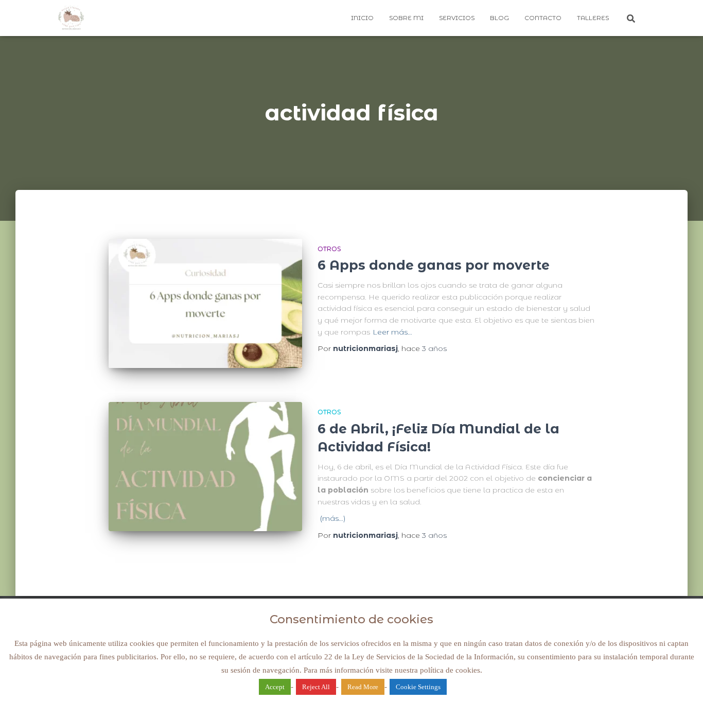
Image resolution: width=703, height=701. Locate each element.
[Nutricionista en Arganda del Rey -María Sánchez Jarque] (71, 18)
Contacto (542, 18)
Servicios (456, 18)
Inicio (362, 18)
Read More (362, 687)
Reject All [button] (316, 687)
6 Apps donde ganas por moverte (434, 265)
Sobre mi (406, 18)
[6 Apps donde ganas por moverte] (205, 303)
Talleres (593, 18)
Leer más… (392, 332)
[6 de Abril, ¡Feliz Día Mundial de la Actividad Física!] (205, 466)
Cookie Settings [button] (418, 687)
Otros (329, 249)
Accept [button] (275, 687)
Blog (499, 18)
